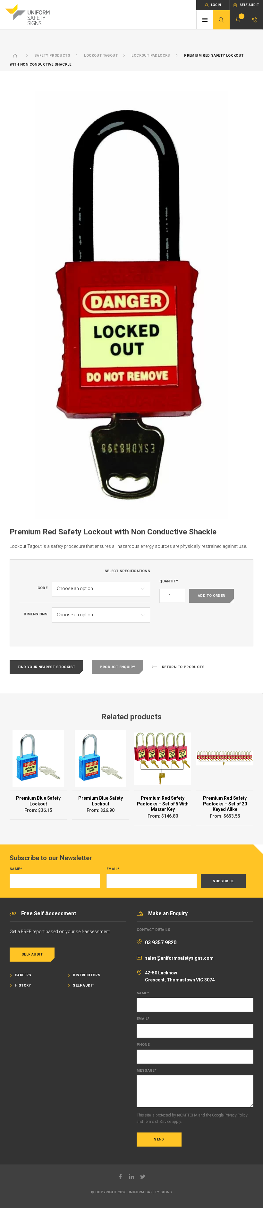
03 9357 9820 (160, 943)
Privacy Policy (236, 1115)
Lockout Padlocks (151, 55)
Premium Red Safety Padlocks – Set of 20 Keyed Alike (225, 804)
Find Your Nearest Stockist (46, 667)
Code (43, 588)
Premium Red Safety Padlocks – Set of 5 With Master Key (163, 804)
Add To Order (211, 596)
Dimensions (35, 614)
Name (16, 869)
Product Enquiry (117, 667)
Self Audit (32, 954)
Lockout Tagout (101, 55)
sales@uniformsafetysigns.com (179, 958)
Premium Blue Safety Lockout (38, 801)
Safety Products (52, 55)
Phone (143, 1045)
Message (147, 1071)
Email (112, 869)
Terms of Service (157, 1121)
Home (15, 55)
